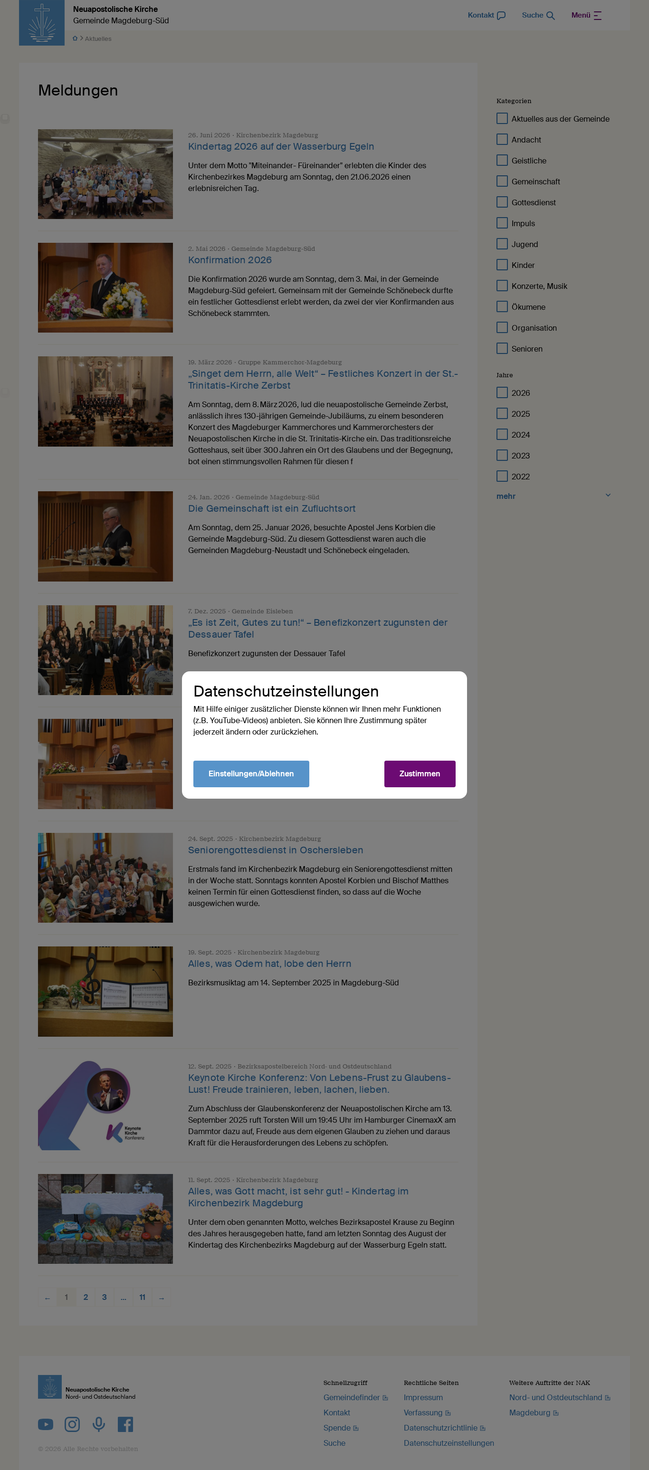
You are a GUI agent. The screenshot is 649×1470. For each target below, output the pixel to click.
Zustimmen (420, 774)
